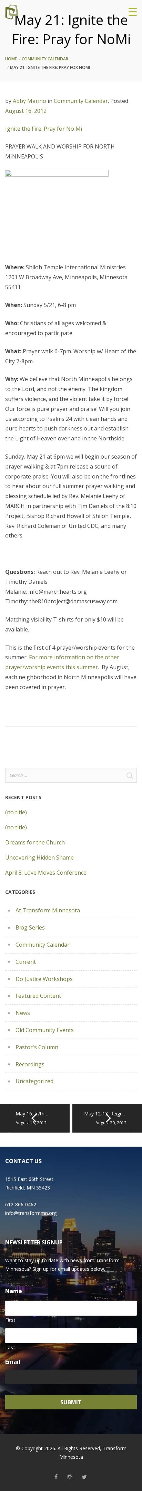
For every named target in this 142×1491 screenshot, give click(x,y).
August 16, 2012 (26, 111)
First (10, 1320)
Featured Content (38, 995)
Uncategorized (34, 1081)
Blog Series (30, 927)
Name (13, 1291)
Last (10, 1347)
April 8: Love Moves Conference (46, 872)
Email (12, 1361)
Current (26, 962)
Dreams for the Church (35, 842)
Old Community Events (45, 1030)
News (23, 1013)
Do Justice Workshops (44, 979)
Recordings (30, 1064)
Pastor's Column (37, 1047)
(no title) (16, 812)
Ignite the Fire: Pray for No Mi (43, 128)
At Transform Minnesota (48, 910)
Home (11, 59)
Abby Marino (29, 101)
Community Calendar (45, 59)
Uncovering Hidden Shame (39, 857)
